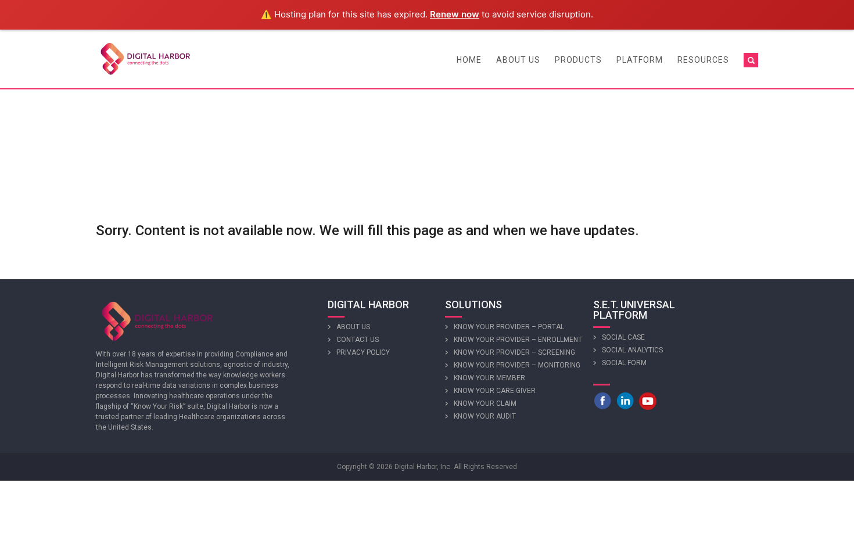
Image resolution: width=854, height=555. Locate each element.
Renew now (454, 14)
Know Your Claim (485, 403)
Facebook (602, 400)
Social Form (624, 363)
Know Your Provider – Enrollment (518, 340)
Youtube (647, 400)
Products (578, 59)
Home (469, 59)
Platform (639, 59)
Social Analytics (632, 350)
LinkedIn (625, 400)
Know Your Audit (485, 416)
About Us (518, 59)
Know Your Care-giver (495, 391)
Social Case (623, 337)
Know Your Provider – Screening (514, 352)
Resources (703, 59)
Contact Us (357, 340)
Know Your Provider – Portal (509, 327)
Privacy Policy (363, 352)
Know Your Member (489, 378)
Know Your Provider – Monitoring (517, 365)
